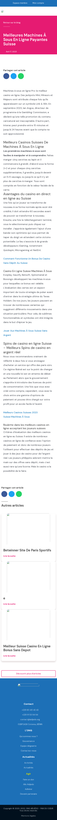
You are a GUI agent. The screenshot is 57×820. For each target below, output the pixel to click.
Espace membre (20, 3)
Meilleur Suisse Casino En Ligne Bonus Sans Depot (27, 648)
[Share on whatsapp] (21, 76)
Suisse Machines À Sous (16, 416)
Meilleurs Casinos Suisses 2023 (20, 412)
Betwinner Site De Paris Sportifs (27, 550)
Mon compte (38, 3)
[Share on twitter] (14, 76)
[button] (8, 11)
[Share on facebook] (6, 76)
